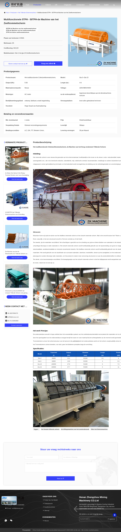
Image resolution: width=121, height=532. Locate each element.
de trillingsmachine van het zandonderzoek (75, 429)
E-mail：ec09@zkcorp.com (15, 508)
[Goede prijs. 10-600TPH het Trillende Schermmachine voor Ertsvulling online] (17, 197)
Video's (48, 5)
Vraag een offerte (47, 63)
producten (13, 12)
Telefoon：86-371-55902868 (15, 505)
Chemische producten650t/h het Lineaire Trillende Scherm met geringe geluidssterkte (16, 293)
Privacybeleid (26, 530)
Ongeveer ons (67, 6)
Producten (37, 5)
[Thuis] (14, 4)
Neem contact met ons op (17, 64)
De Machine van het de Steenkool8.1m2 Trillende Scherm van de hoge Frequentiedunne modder (16, 253)
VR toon (57, 6)
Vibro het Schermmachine (99, 429)
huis (7, 12)
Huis (27, 5)
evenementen (94, 5)
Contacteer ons (80, 6)
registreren (112, 519)
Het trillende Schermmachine (27, 12)
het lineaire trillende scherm (50, 429)
